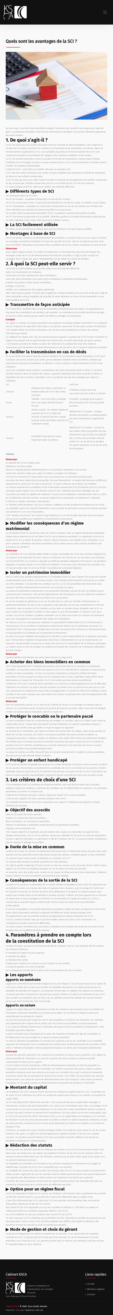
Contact (91, 1294)
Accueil (90, 1283)
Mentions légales (96, 1289)
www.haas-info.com (34, 1310)
